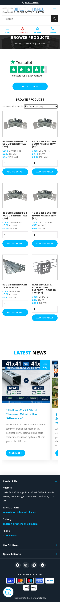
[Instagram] (26, 565)
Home (17, 43)
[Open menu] (54, 10)
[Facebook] (18, 565)
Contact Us (10, 481)
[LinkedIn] (43, 565)
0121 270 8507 (32, 2)
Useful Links (11, 545)
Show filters (30, 86)
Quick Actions (12, 554)
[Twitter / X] (34, 565)
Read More (15, 453)
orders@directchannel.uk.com (20, 523)
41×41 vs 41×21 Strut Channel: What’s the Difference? (21, 414)
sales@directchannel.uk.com (19, 512)
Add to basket (15, 171)
